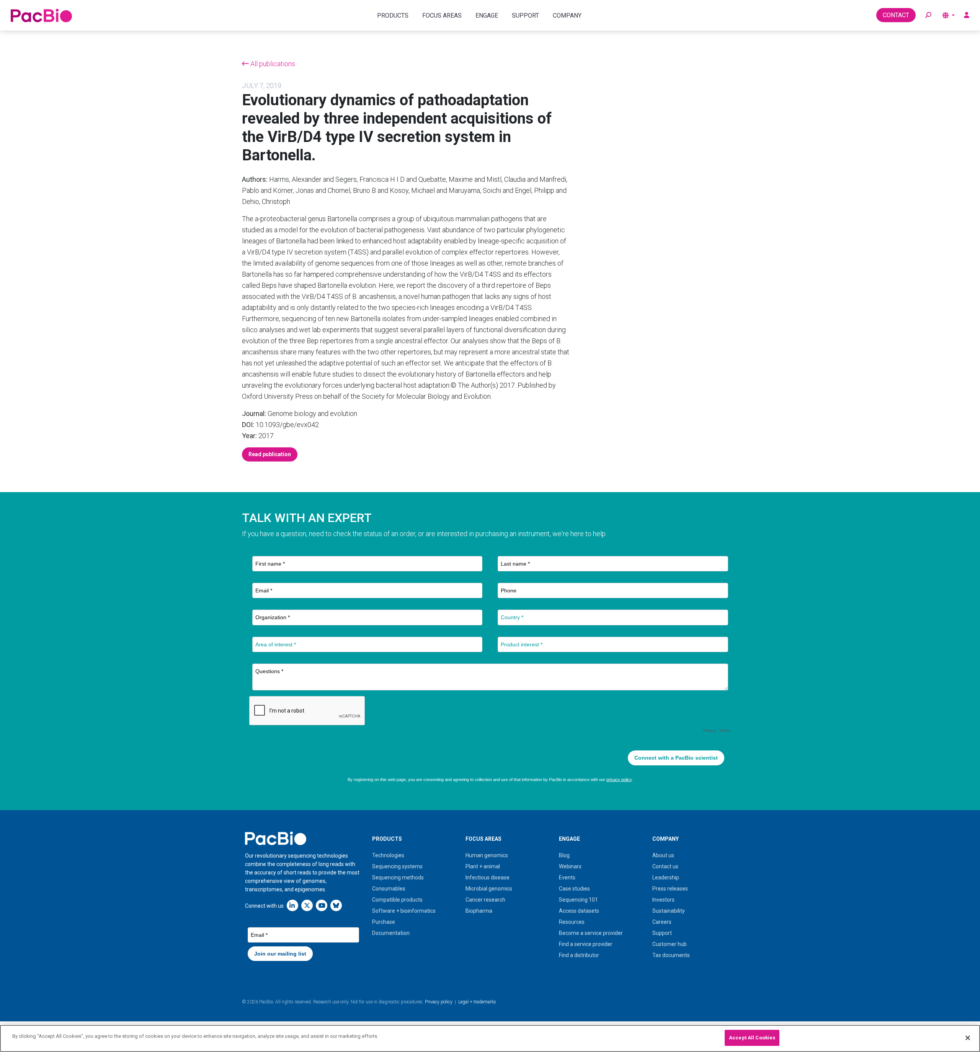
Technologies (388, 855)
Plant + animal (483, 866)
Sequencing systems (397, 866)
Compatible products (397, 900)
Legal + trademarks (477, 1002)
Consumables (388, 889)
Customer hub (669, 944)
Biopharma (479, 911)
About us (663, 855)
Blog (564, 855)
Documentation (391, 933)
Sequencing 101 (578, 900)
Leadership (665, 877)
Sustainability (668, 911)
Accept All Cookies (752, 1038)
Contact (896, 15)
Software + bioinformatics (404, 911)
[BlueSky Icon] (336, 905)
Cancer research (485, 900)
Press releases (670, 889)
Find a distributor (579, 955)
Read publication (269, 454)
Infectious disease (488, 877)
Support (662, 933)
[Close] (967, 1037)
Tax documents (671, 955)
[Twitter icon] (307, 905)
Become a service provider (591, 933)
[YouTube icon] (321, 905)
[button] (928, 15)
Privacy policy (438, 1002)
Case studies (574, 889)
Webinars (570, 866)
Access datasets (579, 911)
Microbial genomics (489, 889)
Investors (663, 900)
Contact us (665, 866)
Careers (661, 922)
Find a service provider (585, 944)
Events (567, 877)
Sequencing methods (398, 877)
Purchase (383, 922)
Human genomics (487, 855)
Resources (572, 922)
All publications (272, 64)
